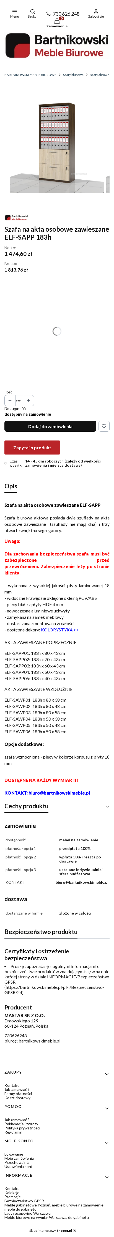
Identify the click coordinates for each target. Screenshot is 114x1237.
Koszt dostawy (17, 1097)
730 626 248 (66, 13)
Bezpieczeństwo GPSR (24, 1200)
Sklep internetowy (50, 1230)
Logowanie (13, 1154)
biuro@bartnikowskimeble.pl (59, 792)
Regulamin (13, 1132)
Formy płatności (18, 1093)
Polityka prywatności (22, 1128)
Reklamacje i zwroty (21, 1123)
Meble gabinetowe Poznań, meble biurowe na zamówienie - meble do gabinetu (55, 1207)
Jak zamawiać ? (17, 1089)
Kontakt (11, 1085)
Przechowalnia (16, 1162)
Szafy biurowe (73, 75)
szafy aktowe (99, 75)
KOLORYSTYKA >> (60, 629)
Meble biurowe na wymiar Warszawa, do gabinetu (46, 1217)
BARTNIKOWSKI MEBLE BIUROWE (30, 75)
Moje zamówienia (19, 1158)
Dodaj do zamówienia (50, 426)
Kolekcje (11, 1192)
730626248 (15, 1035)
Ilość (8, 392)
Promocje (12, 1196)
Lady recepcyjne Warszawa (27, 1213)
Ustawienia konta (19, 1166)
